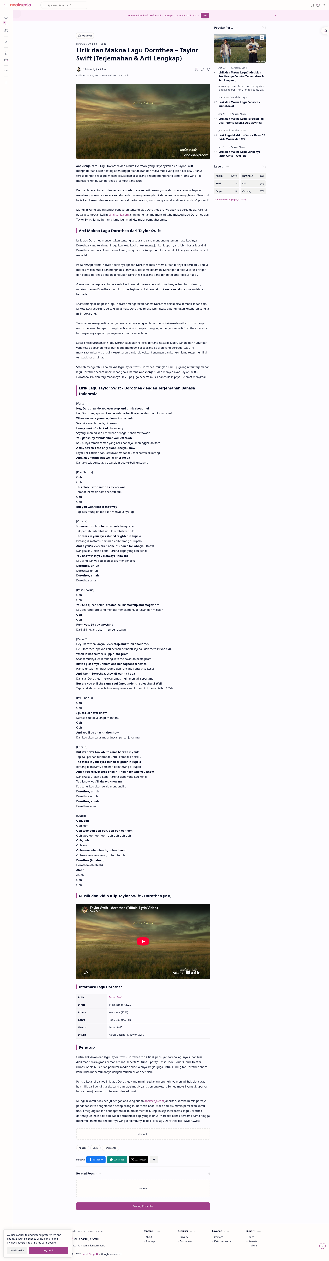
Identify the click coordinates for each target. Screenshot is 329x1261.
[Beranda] (6, 17)
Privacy (184, 1240)
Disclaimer (186, 1244)
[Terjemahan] (110, 1151)
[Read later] (196, 69)
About (149, 1240)
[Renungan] (253, 176)
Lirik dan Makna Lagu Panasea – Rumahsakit (239, 104)
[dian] (6, 71)
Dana (251, 1240)
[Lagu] (95, 1151)
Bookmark (149, 15)
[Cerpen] (226, 191)
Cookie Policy (17, 1250)
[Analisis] (82, 1151)
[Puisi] (226, 183)
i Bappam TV (269, 1257)
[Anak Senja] (23, 5)
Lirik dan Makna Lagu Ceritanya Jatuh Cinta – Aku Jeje (239, 153)
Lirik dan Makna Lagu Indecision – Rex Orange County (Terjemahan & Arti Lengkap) (241, 76)
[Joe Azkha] (94, 69)
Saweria (252, 1244)
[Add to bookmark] (262, 37)
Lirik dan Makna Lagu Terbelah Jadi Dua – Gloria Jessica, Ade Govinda (241, 120)
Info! (205, 15)
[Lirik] (253, 183)
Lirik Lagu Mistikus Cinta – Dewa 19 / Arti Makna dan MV (241, 137)
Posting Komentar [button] (143, 1209)
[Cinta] (243, 130)
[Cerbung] (253, 191)
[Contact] (6, 60)
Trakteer (253, 1249)
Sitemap (150, 1244)
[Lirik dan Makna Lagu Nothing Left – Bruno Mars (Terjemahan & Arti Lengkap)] (109, 1135)
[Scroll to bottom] (322, 1246)
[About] (6, 53)
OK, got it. (48, 1250)
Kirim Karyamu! (222, 1244)
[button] (6, 5)
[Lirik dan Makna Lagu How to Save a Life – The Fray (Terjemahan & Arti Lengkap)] (176, 1135)
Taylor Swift (116, 997)
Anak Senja (89, 1257)
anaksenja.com (119, 214)
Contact (218, 1240)
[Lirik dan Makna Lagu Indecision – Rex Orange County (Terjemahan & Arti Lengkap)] (240, 48)
